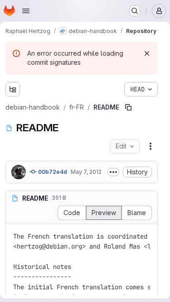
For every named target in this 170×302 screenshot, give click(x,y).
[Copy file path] (128, 107)
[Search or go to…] (134, 10)
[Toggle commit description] (113, 172)
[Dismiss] (146, 53)
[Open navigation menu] (26, 11)
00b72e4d (52, 171)
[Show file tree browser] (12, 89)
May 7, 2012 (86, 171)
